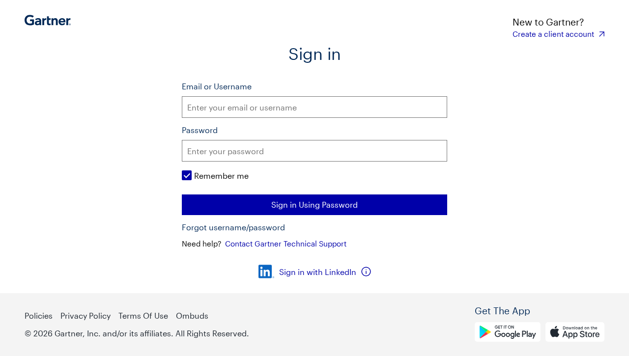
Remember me (221, 175)
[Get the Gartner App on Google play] (508, 333)
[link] (558, 33)
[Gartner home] (50, 27)
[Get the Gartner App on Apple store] (574, 333)
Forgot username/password (233, 227)
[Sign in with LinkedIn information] (366, 271)
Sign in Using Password (314, 204)
